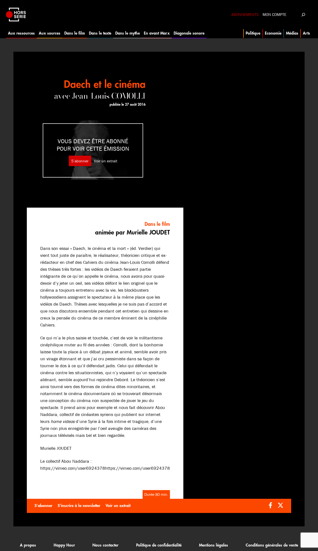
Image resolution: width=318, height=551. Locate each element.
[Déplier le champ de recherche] (303, 14)
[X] (280, 506)
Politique (253, 33)
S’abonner (79, 161)
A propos (28, 545)
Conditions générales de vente (272, 545)
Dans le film (74, 33)
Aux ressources (21, 33)
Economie (273, 33)
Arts (306, 33)
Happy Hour (64, 545)
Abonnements (245, 14)
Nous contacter (105, 545)
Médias (292, 33)
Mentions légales (213, 545)
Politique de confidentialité (159, 545)
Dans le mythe (127, 33)
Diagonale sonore (189, 33)
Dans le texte (100, 33)
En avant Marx (157, 33)
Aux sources (49, 33)
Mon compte (274, 14)
